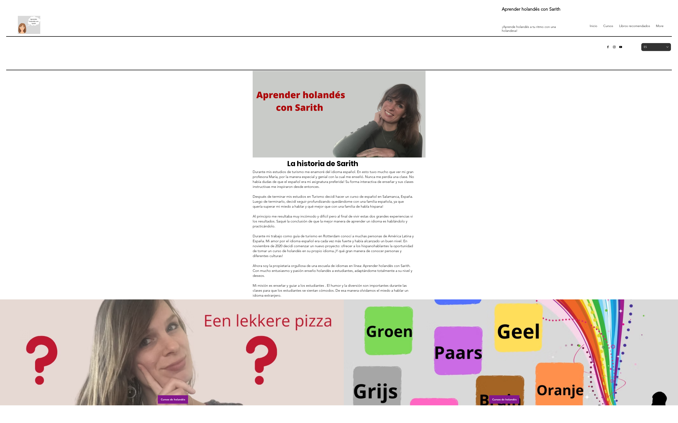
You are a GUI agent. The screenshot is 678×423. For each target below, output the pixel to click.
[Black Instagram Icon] (614, 47)
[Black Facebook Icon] (608, 47)
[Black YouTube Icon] (620, 47)
